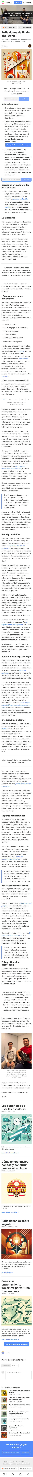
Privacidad (6, 1464)
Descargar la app (25, 1468)
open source (23, 359)
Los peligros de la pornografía (19, 1419)
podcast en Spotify (20, 199)
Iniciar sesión (27, 2)
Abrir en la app (10, 27)
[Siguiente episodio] (6, 22)
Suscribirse (18, 2)
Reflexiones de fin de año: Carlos (19, 1405)
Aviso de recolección (23, 1464)
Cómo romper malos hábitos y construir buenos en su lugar (15, 705)
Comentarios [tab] (6, 1366)
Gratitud (4, 729)
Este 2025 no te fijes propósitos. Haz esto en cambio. (19, 1398)
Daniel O (3, 45)
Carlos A (4, 1111)
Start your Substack (10, 1468)
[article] (16, 1393)
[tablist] (10, 1366)
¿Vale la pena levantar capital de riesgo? (19, 1391)
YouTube (8, 207)
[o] (4, 1392)
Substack (4, 376)
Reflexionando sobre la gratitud (19, 1433)
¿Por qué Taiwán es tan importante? (16, 1427)
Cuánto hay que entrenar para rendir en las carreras (19, 1413)
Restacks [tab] (14, 1366)
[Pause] (2, 22)
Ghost (21, 351)
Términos (13, 1464)
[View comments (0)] (13, 1474)
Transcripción (26, 27)
